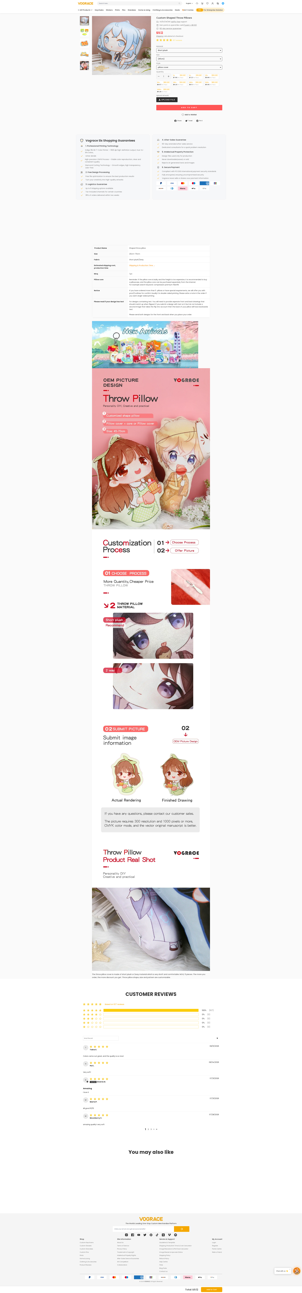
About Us (120, 1242)
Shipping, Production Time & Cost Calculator (175, 1246)
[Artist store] (223, 3)
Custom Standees (86, 1249)
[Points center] (218, 3)
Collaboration (122, 1265)
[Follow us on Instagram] (126, 1235)
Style (158, 63)
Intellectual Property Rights (126, 1255)
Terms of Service (123, 1246)
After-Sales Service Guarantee (128, 1259)
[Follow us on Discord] (175, 1235)
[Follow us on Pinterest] (151, 1235)
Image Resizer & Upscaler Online (170, 1252)
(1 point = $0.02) (190, 25)
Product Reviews (85, 1265)
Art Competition (122, 1262)
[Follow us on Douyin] (157, 1235)
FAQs (161, 1265)
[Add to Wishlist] (110, 1191)
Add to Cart (212, 1289)
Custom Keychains (87, 1242)
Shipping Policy (164, 1255)
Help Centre (163, 1262)
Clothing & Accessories (88, 1262)
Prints (82, 1255)
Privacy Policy (122, 1249)
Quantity (160, 72)
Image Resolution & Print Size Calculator (173, 1249)
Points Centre (216, 1249)
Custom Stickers (86, 1246)
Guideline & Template (167, 1242)
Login (214, 1242)
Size (157, 55)
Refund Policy (164, 1259)
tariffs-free (175, 22)
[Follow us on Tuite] (145, 1235)
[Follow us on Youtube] (138, 1235)
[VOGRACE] (85, 3)
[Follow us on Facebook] (132, 1235)
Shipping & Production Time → (142, 265)
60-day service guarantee (170, 28)
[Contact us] (197, 3)
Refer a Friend (217, 1252)
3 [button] (151, 1129)
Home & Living (85, 1259)
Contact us (163, 1271)
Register (215, 1246)
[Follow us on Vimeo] (169, 1235)
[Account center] (212, 3)
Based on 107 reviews (114, 1004)
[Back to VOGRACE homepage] (151, 1219)
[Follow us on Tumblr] (163, 1235)
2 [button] (148, 1129)
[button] (164, 40)
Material (159, 46)
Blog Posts (163, 1268)
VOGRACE (147, 1281)
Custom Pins (84, 1252)
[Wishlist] (207, 3)
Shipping (159, 36)
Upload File (168, 100)
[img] (99, 1047)
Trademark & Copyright (125, 1252)
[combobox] (138, 3)
